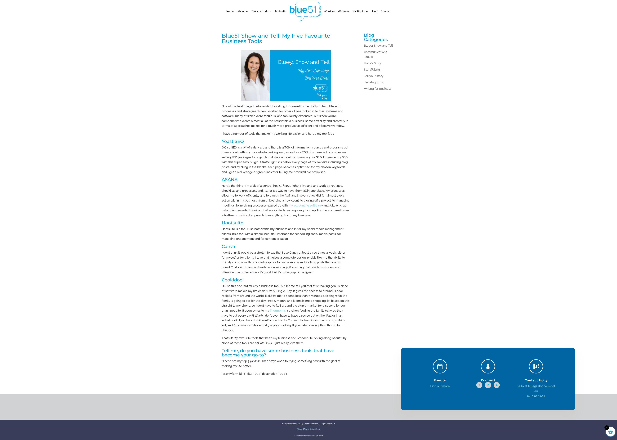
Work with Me (260, 11)
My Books (359, 11)
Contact (386, 11)
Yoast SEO (233, 141)
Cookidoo (232, 280)
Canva (228, 246)
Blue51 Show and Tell (378, 45)
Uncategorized (374, 82)
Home (230, 11)
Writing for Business (377, 88)
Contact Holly (536, 380)
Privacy (300, 429)
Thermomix (278, 310)
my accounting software (305, 205)
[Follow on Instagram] (488, 385)
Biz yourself (318, 436)
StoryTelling (372, 69)
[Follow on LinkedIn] (497, 385)
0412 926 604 (536, 396)
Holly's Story (372, 63)
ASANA (230, 179)
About (241, 11)
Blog (374, 11)
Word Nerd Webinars (336, 11)
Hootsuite (232, 222)
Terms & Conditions (312, 429)
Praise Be (280, 11)
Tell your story (373, 76)
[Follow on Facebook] (479, 385)
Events (440, 380)
